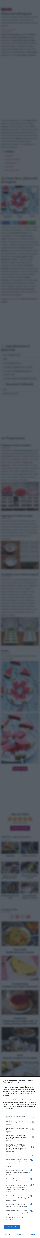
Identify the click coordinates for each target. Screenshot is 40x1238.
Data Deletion (8, 1234)
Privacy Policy (31, 1234)
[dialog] (20, 1157)
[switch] (32, 1122)
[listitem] (20, 1117)
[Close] (36, 1080)
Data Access (20, 1234)
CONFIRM (12, 1227)
